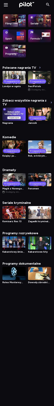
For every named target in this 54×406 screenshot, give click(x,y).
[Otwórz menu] (5, 4)
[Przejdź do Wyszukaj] (48, 4)
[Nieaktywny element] (14, 20)
